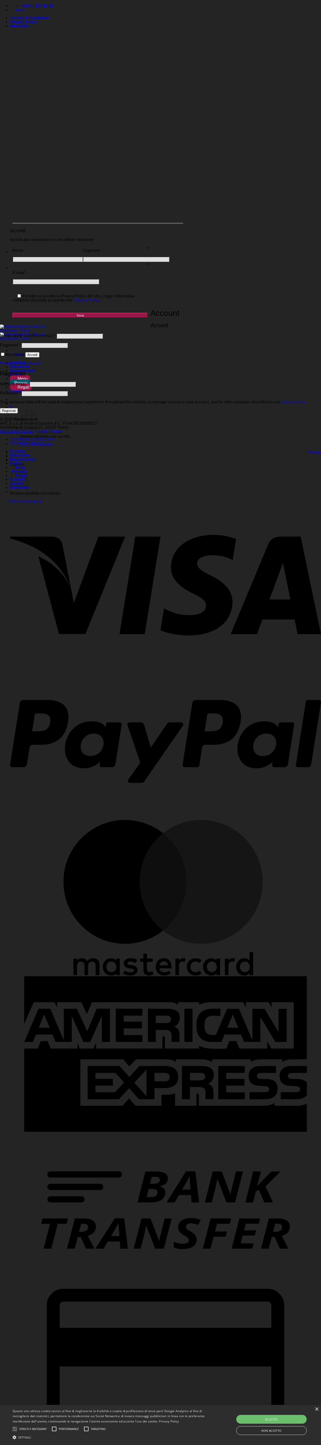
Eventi (16, 463)
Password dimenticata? (21, 363)
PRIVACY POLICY (27, 443)
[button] (20, 26)
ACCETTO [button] (271, 1419)
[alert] (160, 1425)
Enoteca (18, 451)
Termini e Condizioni (29, 18)
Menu (22, 378)
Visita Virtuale (49, 431)
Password (10, 345)
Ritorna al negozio (26, 501)
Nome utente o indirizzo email (27, 336)
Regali (23, 387)
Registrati (9, 411)
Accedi (32, 355)
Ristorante (20, 366)
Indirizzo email (14, 384)
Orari (18, 10)
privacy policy (293, 402)
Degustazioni (22, 459)
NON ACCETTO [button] (271, 1430)
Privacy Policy (23, 22)
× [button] (316, 1409)
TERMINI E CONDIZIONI (32, 439)
